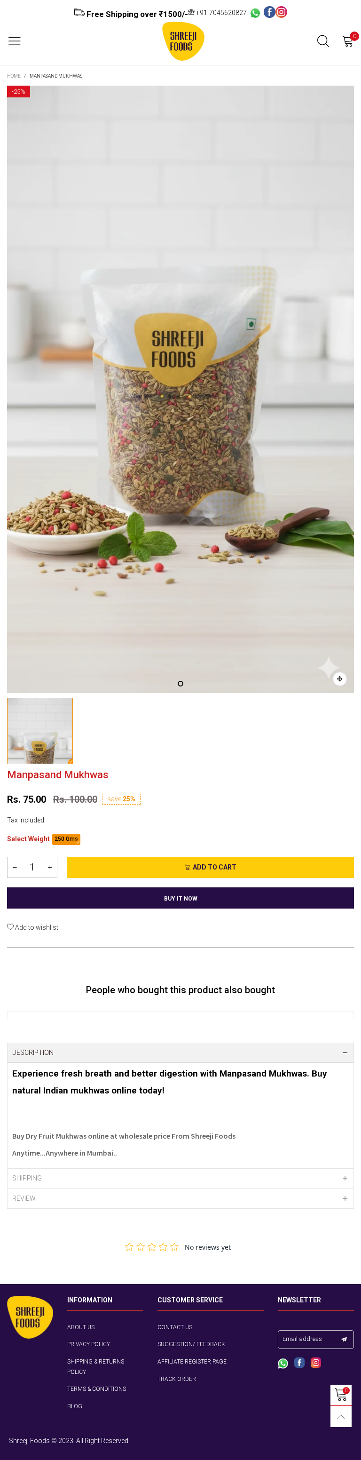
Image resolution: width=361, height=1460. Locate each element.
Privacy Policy (88, 1344)
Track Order (176, 1379)
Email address (302, 1338)
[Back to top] (341, 1416)
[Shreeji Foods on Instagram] (315, 1363)
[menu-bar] (18, 40)
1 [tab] (180, 683)
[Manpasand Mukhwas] (180, 390)
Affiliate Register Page (192, 1361)
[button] (15, 867)
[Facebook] (269, 12)
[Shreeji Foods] (183, 41)
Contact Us (174, 1327)
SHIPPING (27, 1178)
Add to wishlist (36, 927)
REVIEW (24, 1198)
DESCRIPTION (33, 1052)
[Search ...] (323, 41)
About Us (80, 1327)
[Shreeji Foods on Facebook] (299, 1363)
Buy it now (180, 898)
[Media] (340, 679)
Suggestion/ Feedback (191, 1344)
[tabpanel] (180, 390)
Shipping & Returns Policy (95, 1366)
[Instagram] (281, 12)
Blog (74, 1406)
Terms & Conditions (96, 1389)
